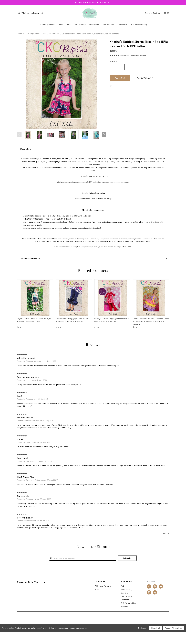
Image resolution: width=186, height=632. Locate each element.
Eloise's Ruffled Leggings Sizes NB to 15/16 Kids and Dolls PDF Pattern (72, 320)
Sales (61, 24)
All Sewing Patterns (47, 24)
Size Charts (94, 24)
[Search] (20, 13)
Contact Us (123, 24)
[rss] (155, 592)
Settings (142, 628)
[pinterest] (155, 586)
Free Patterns (108, 24)
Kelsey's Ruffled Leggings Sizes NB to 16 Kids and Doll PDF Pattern (112, 320)
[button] (93, 149)
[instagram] (149, 592)
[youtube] (161, 586)
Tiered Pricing (80, 24)
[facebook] (149, 586)
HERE (129, 247)
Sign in (147, 13)
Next (165, 533)
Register (156, 13)
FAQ (68, 24)
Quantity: (114, 61)
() (167, 13)
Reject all (155, 628)
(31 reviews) (125, 55)
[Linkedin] (111, 85)
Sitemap (124, 606)
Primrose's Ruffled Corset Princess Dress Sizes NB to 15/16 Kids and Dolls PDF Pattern (151, 321)
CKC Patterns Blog (139, 24)
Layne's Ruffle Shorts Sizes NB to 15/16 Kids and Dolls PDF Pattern (34, 320)
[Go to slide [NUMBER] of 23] (19, 134)
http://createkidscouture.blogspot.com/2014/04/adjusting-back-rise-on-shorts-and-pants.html (93, 182)
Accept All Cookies (173, 628)
